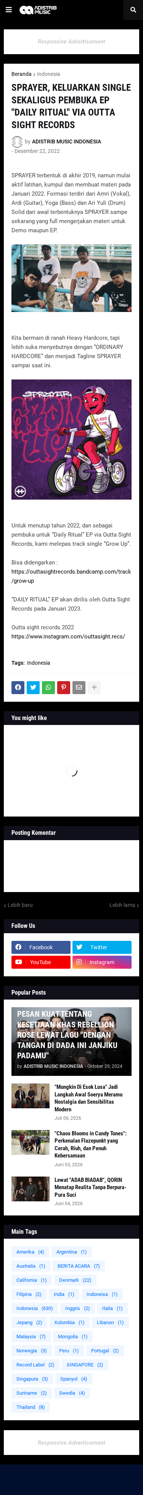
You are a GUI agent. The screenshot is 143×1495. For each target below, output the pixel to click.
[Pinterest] (63, 687)
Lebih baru (20, 905)
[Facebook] (17, 687)
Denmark (75, 1280)
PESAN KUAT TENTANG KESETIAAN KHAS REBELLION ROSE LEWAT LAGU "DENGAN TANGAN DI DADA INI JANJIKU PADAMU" (67, 1035)
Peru (69, 1351)
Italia (112, 1308)
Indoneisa (102, 1294)
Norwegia (31, 1351)
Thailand (30, 1407)
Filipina (29, 1294)
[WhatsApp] (48, 687)
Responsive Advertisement (71, 41)
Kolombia (70, 1322)
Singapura (32, 1379)
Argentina (71, 1252)
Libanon (110, 1322)
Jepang (29, 1322)
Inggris (77, 1308)
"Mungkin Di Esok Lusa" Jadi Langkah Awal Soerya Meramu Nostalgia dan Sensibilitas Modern (88, 1098)
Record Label (35, 1365)
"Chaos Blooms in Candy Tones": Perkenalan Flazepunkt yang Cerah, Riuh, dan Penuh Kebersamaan (91, 1144)
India (64, 1294)
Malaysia (31, 1336)
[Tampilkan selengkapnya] (94, 687)
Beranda (21, 74)
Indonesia (48, 74)
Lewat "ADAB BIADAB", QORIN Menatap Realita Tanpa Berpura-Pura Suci (90, 1187)
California (31, 1280)
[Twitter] (33, 687)
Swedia (72, 1393)
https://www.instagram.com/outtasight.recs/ (68, 636)
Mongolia (73, 1336)
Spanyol (73, 1379)
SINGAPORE (85, 1365)
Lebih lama (122, 905)
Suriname (31, 1393)
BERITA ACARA (79, 1266)
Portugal (105, 1351)
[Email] (78, 687)
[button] (9, 9)
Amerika (30, 1252)
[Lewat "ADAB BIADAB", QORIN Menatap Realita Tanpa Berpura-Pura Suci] (30, 1189)
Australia (30, 1266)
